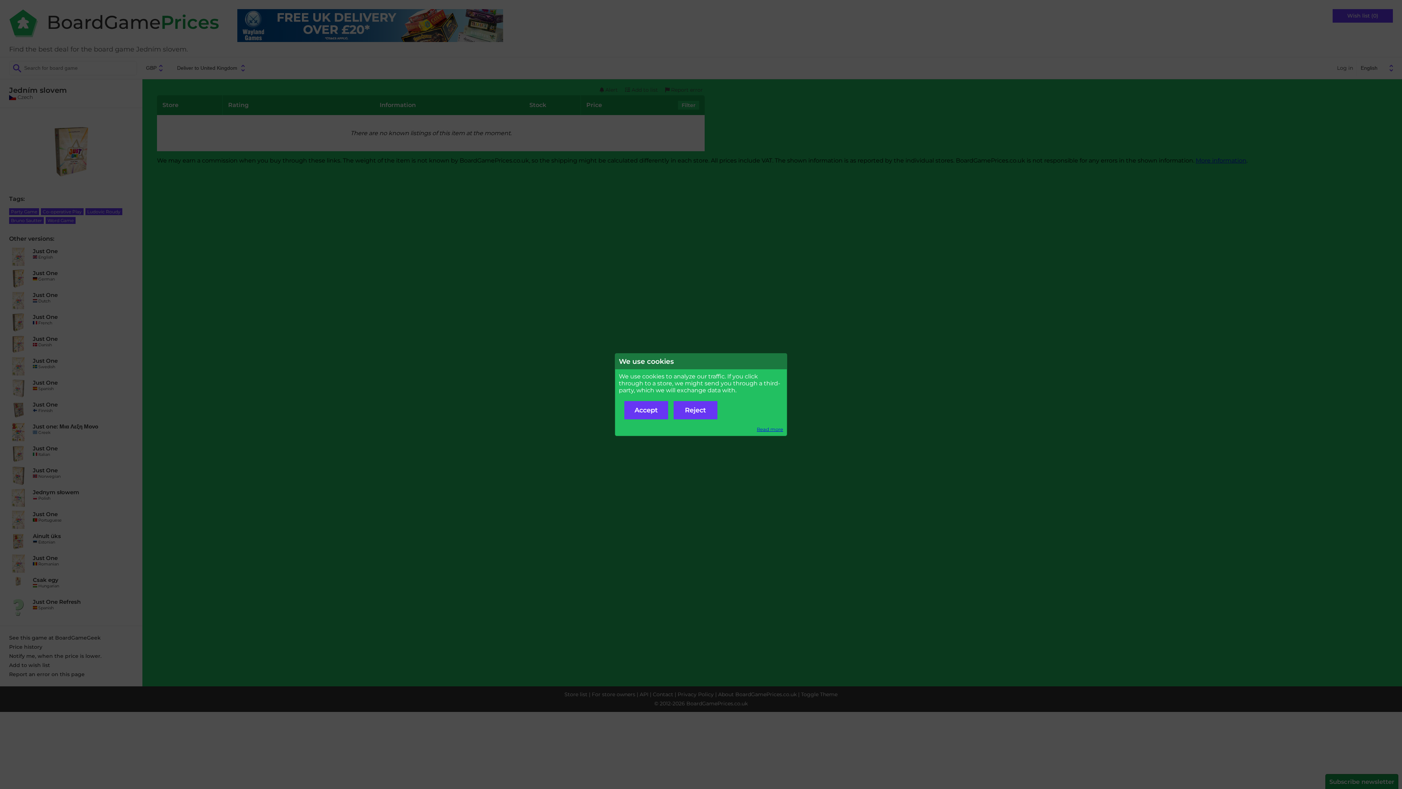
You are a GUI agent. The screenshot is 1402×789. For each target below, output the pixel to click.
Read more (770, 429)
